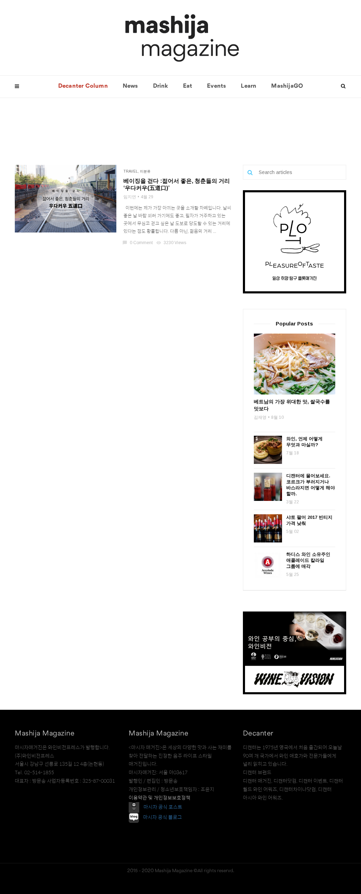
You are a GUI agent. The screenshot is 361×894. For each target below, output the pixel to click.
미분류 (145, 171)
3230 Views (171, 242)
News (130, 86)
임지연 (129, 196)
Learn (248, 86)
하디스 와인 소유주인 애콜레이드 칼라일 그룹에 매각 (308, 560)
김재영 (260, 417)
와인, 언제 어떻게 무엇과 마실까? (304, 441)
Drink (160, 86)
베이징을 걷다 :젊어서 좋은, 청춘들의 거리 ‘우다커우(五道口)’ (176, 184)
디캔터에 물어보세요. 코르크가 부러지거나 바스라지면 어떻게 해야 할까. (310, 484)
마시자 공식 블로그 (162, 817)
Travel (130, 171)
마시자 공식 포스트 (162, 807)
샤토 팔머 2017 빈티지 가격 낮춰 (309, 520)
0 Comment (138, 242)
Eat (187, 86)
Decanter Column (83, 86)
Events (216, 86)
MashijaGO (287, 86)
